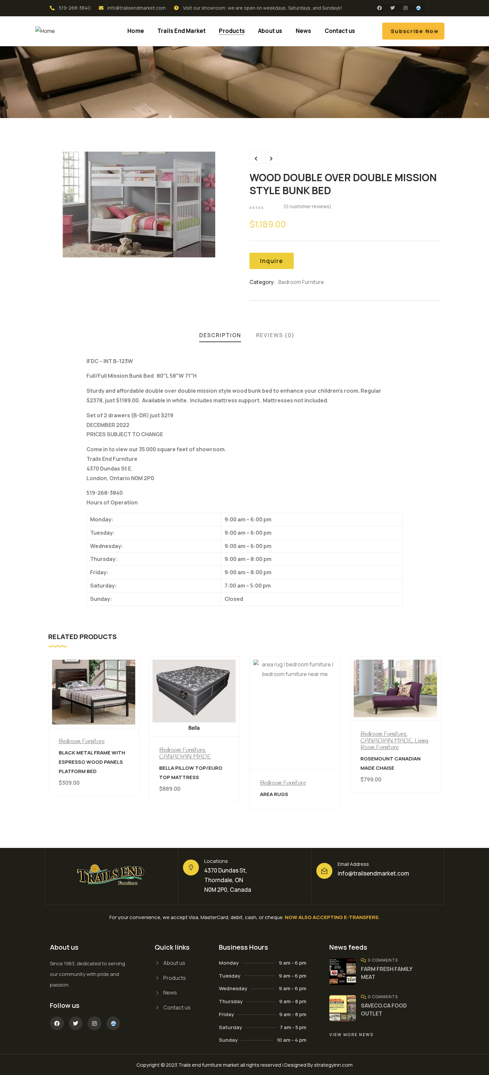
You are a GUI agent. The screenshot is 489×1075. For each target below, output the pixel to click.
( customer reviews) (307, 206)
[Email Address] (324, 871)
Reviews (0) (275, 335)
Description (220, 335)
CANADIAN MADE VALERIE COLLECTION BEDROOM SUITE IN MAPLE (392, 766)
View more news (351, 1034)
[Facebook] (379, 8)
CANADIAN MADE (84, 757)
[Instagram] (405, 8)
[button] (436, 739)
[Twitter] (392, 8)
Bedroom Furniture (301, 282)
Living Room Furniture (294, 744)
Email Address (353, 864)
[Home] (45, 31)
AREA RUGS (173, 793)
